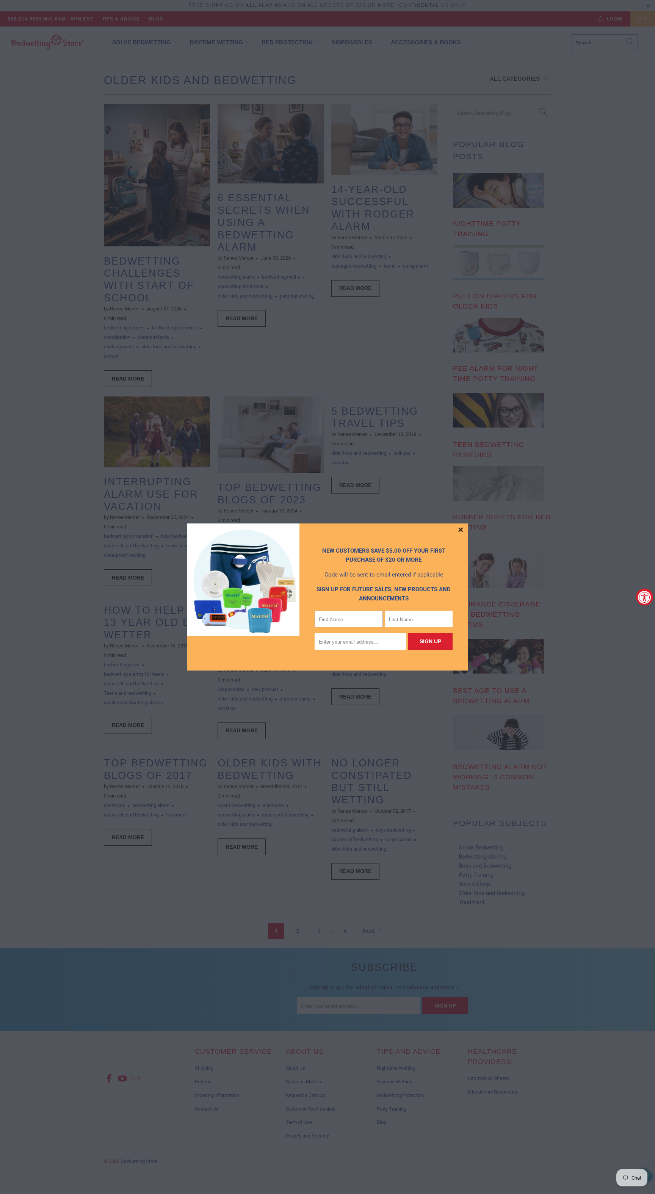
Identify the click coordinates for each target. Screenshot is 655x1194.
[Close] (461, 530)
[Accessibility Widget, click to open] (644, 597)
